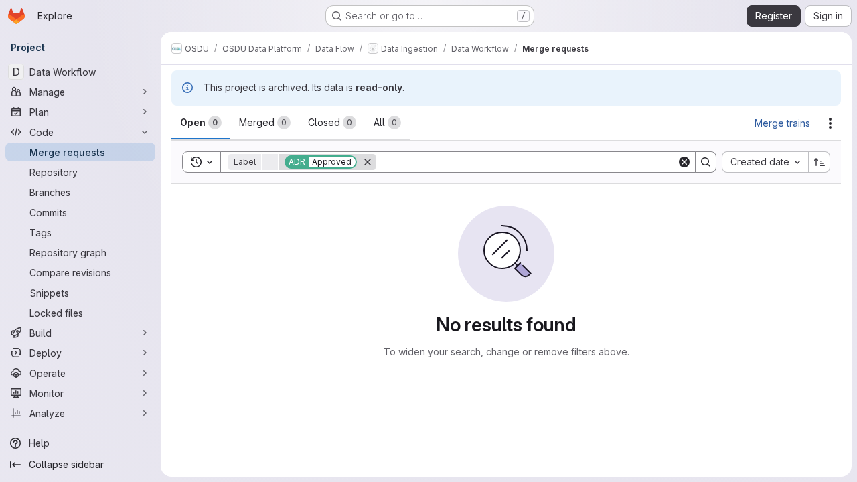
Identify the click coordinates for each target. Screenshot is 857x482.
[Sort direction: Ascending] (819, 162)
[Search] (705, 162)
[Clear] (684, 162)
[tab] (200, 122)
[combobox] (765, 162)
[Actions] (830, 123)
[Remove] (368, 162)
